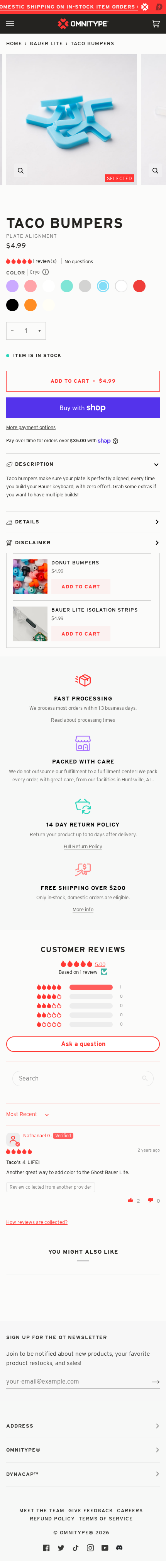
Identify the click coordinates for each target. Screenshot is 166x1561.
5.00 (100, 964)
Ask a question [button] (83, 1044)
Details (27, 521)
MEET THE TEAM (41, 1510)
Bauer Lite (46, 43)
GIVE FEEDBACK (90, 1510)
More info (83, 909)
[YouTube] (105, 1547)
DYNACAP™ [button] (22, 1474)
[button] (19, 261)
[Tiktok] (75, 1547)
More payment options (31, 427)
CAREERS (130, 1510)
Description (34, 464)
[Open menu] (17, 23)
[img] (19, 1151)
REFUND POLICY (52, 1518)
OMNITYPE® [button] (23, 1450)
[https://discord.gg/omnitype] (119, 1547)
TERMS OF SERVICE (106, 1518)
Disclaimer (33, 542)
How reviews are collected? (37, 1222)
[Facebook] (46, 1547)
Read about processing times (83, 720)
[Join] (149, 1381)
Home (14, 43)
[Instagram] (90, 1547)
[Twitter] (61, 1547)
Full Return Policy (83, 846)
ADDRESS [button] (20, 1426)
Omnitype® (76, 1532)
